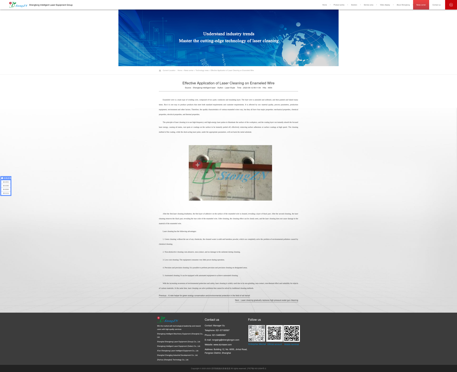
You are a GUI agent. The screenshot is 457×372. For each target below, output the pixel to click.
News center (421, 5)
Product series (339, 5)
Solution (354, 5)
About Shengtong (403, 5)
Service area (368, 5)
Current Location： (170, 70)
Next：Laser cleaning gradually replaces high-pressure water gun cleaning (266, 300)
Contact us (436, 5)
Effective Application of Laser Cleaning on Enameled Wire (232, 70)
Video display (385, 5)
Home (324, 5)
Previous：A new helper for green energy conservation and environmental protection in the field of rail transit (204, 295)
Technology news (202, 70)
